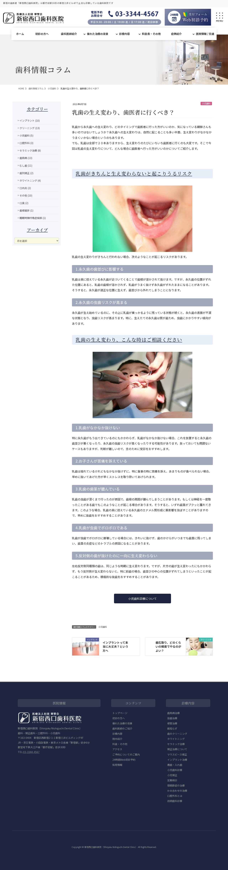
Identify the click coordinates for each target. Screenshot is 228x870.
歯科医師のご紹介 (122, 728)
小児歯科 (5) (26, 135)
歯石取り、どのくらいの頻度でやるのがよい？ (168, 646)
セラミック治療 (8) (30, 150)
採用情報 (117, 765)
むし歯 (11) (26, 165)
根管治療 (172, 723)
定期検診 (172, 780)
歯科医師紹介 (69, 34)
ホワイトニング (176, 739)
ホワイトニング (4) (30, 180)
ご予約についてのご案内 (126, 754)
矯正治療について (177, 749)
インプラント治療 (177, 759)
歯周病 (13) (26, 158)
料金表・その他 (151, 34)
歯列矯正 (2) (26, 173)
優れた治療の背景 (97, 34)
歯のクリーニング (177, 733)
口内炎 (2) (25, 188)
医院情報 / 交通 (205, 34)
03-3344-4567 (31, 752)
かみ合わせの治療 (177, 790)
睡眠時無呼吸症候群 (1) (33, 218)
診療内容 (124, 34)
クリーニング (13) (30, 128)
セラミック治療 (176, 744)
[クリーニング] (199, 646)
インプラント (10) (30, 120)
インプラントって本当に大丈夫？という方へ (115, 646)
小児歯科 (206, 103)
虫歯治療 (172, 718)
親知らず (172, 728)
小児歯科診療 (174, 770)
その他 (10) (26, 195)
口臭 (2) (24, 203)
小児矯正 (172, 775)
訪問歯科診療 (174, 801)
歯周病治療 (173, 713)
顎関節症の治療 (176, 785)
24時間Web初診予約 (123, 759)
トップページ (119, 713)
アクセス (117, 749)
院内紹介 (117, 739)
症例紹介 (176, 34)
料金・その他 (119, 744)
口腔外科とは (174, 796)
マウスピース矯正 (177, 754)
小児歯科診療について (142, 598)
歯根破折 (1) (26, 210)
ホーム (20, 34)
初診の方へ (42, 34)
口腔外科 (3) (26, 143)
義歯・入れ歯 (174, 765)
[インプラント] (85, 646)
